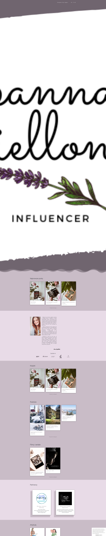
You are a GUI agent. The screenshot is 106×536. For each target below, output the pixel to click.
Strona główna (59, 2)
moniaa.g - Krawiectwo (42, 506)
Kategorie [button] (66, 2)
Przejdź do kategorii (53, 394)
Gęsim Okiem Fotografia (65, 506)
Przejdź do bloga (53, 307)
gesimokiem (65, 507)
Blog (63, 2)
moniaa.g (42, 507)
